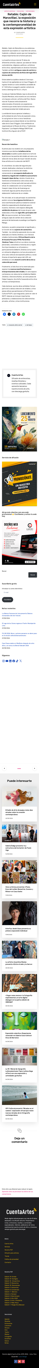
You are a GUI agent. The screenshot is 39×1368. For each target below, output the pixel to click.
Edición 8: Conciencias (12, 1290)
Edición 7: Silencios (11, 1292)
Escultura (20, 11)
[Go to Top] (35, 1364)
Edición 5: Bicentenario (12, 1296)
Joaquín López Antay (15, 325)
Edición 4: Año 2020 (11, 1298)
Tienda (7, 1256)
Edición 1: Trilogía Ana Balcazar (15, 1305)
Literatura (8, 1325)
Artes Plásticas (9, 11)
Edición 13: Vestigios (11, 1279)
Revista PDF (9, 1250)
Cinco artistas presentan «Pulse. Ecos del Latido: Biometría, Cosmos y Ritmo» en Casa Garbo (19, 889)
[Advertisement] (19, 348)
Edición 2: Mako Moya (12, 1303)
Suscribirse (7, 599)
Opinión (7, 1319)
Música (7, 1334)
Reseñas (7, 1321)
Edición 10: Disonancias (12, 1285)
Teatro (7, 1332)
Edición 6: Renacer (11, 1294)
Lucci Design (23, 1357)
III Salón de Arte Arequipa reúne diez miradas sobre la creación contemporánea (19, 812)
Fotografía (8, 1336)
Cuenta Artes (20, 32)
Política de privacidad (11, 1259)
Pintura (7, 1328)
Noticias (7, 1247)
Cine (6, 1330)
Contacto (8, 1262)
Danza (7, 1341)
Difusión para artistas (12, 1253)
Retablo (29, 325)
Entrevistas (8, 1323)
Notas (7, 1343)
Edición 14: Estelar (10, 1277)
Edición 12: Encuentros (12, 1281)
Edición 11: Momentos (12, 1283)
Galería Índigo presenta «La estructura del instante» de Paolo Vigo (18, 848)
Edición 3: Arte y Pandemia (13, 1300)
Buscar (4, 571)
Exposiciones (30, 11)
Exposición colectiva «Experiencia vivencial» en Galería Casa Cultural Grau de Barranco (18, 1035)
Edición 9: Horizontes (12, 1287)
